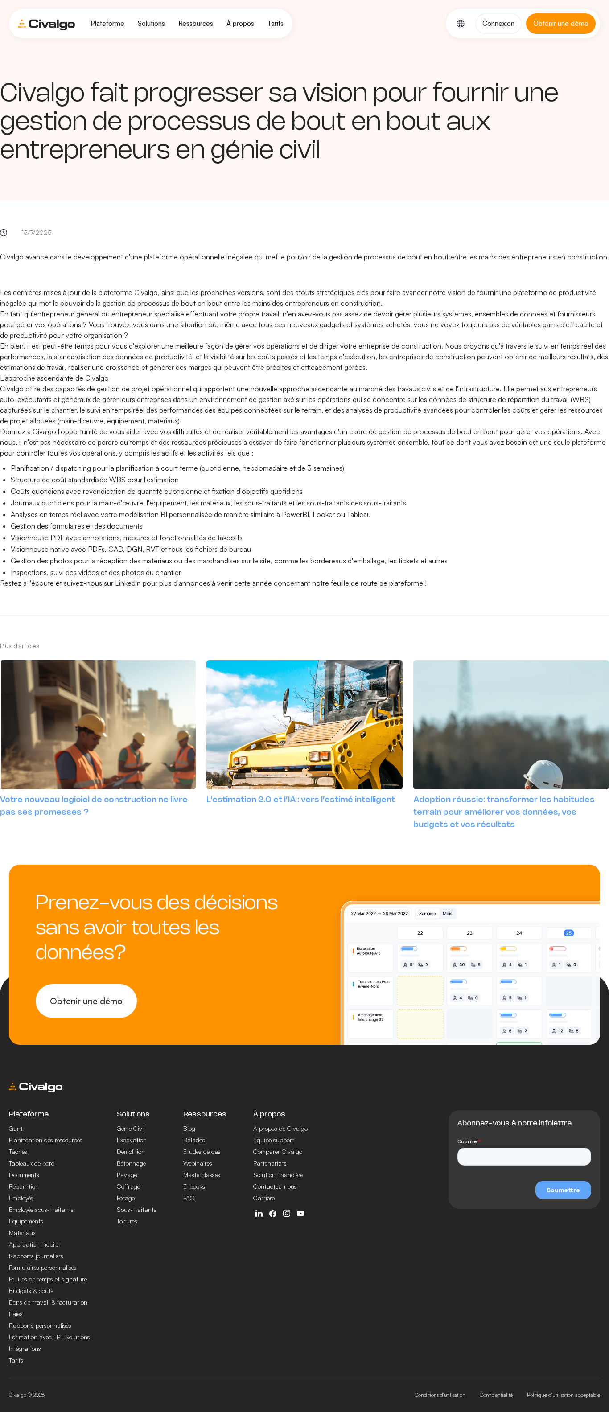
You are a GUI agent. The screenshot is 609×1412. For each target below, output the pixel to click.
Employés (21, 1198)
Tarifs (275, 23)
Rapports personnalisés (40, 1325)
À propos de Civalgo (280, 1128)
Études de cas (202, 1151)
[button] (107, 23)
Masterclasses (201, 1174)
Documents (24, 1174)
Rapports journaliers (36, 1256)
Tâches (18, 1151)
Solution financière (278, 1174)
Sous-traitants (136, 1209)
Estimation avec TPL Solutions (49, 1337)
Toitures (127, 1221)
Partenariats (270, 1163)
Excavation (132, 1140)
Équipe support (273, 1140)
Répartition (24, 1186)
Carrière (264, 1198)
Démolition (131, 1151)
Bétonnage (131, 1163)
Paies (16, 1314)
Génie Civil (131, 1128)
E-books (194, 1186)
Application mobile (33, 1244)
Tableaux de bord (32, 1163)
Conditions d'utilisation (440, 1394)
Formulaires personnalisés (43, 1267)
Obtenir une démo (86, 1000)
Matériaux (22, 1232)
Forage (126, 1198)
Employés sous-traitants (41, 1209)
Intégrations (25, 1348)
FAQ (189, 1198)
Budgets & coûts (31, 1290)
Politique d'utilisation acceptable (563, 1394)
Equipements (26, 1221)
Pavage (127, 1174)
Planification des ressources (45, 1140)
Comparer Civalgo (277, 1151)
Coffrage (128, 1186)
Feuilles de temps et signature (48, 1279)
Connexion (498, 23)
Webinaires (197, 1163)
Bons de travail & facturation (48, 1302)
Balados (194, 1140)
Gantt (17, 1128)
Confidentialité (496, 1394)
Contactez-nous (275, 1186)
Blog (189, 1128)
